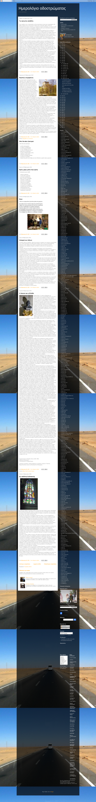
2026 (62, 43)
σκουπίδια (63, 475)
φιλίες (62, 537)
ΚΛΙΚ (62, 318)
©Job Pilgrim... (73, 701)
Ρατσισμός (63, 463)
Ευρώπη (62, 273)
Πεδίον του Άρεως (64, 427)
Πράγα (62, 457)
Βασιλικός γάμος (64, 182)
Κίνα (62, 317)
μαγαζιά (62, 350)
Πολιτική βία (63, 446)
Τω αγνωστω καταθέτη (26, 21)
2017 (62, 58)
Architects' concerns (72, 668)
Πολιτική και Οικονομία (65, 447)
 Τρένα (63, 132)
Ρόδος (62, 465)
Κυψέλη (62, 337)
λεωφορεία (63, 344)
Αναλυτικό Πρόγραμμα (65, 152)
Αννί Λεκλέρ (63, 159)
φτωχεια (62, 542)
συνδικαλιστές (63, 489)
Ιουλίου (64, 70)
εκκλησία (63, 250)
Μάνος (62, 356)
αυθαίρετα (63, 175)
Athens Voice (63, 563)
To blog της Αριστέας (72, 699)
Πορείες (62, 456)
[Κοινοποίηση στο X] (44, 71)
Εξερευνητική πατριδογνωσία (66, 260)
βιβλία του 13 (63, 189)
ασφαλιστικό (63, 174)
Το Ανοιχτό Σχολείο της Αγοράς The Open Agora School (72, 764)
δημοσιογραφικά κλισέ (65, 223)
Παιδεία (62, 411)
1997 (62, 122)
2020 (62, 53)
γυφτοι (62, 214)
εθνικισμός (63, 245)
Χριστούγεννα (63, 551)
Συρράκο (62, 492)
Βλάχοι (62, 197)
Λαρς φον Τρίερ (64, 339)
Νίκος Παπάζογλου (64, 389)
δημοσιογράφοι (64, 224)
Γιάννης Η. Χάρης (72, 714)
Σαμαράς (63, 468)
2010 (62, 102)
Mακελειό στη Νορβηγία (65, 573)
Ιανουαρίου (64, 93)
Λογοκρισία (63, 346)
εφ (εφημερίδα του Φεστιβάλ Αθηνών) (68, 275)
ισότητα (62, 302)
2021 (62, 52)
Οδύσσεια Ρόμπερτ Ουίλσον (66, 395)
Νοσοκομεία (63, 392)
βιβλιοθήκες (63, 191)
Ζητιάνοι (62, 281)
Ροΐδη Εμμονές (73, 749)
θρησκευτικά (63, 298)
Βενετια (62, 184)
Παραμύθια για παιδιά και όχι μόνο (67, 639)
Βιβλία (62, 188)
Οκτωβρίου (64, 67)
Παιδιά (62, 412)
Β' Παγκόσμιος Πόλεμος (65, 178)
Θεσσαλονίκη (63, 292)
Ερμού (62, 271)
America (62, 561)
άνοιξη (62, 161)
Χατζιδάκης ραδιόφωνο (65, 545)
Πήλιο (62, 436)
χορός (62, 547)
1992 (62, 125)
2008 (62, 105)
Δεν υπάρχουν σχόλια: (35, 71)
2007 (62, 107)
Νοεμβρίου (64, 65)
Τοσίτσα (62, 514)
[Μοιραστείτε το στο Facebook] (45, 71)
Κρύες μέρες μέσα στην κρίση (28, 169)
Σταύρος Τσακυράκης (65, 483)
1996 (62, 124)
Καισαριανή (63, 304)
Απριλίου (64, 75)
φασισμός (63, 530)
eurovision (63, 568)
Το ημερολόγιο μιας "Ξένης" (73, 769)
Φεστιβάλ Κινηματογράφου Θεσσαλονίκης (69, 533)
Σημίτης (62, 470)
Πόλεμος (62, 441)
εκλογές (62, 252)
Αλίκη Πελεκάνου (64, 147)
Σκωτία (62, 478)
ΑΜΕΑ (62, 149)
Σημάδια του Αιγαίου (72, 752)
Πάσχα (62, 423)
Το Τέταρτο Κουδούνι (72, 772)
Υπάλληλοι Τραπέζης (30, 583)
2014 (62, 95)
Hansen (32, 471)
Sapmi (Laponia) (64, 580)
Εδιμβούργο (63, 239)
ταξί (62, 505)
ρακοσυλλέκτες (64, 462)
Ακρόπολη (63, 146)
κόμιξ (62, 324)
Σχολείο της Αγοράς (65, 495)
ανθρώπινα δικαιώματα (65, 155)
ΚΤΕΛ (62, 333)
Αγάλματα (63, 134)
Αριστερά (63, 165)
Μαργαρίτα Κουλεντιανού (66, 357)
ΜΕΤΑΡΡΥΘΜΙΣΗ (64, 365)
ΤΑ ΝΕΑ (62, 499)
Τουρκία (62, 517)
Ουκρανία (63, 405)
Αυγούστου (64, 68)
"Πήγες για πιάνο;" (29, 577)
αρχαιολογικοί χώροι (65, 171)
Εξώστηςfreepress (64, 263)
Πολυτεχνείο (63, 453)
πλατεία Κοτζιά (64, 439)
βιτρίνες (62, 195)
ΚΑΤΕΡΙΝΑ (72, 733)
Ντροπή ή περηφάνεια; (26, 77)
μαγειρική (63, 352)
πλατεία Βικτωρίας (64, 437)
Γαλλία (62, 201)
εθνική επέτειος (64, 242)
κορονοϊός (63, 327)
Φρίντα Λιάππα (64, 541)
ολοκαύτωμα (63, 397)
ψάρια (62, 557)
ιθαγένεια (63, 300)
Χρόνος (62, 553)
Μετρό (62, 366)
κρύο (62, 330)
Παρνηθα (63, 420)
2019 (62, 55)
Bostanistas (63, 566)
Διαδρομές (63, 227)
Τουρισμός (63, 515)
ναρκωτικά (63, 385)
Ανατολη (62, 153)
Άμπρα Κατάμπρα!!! (72, 704)
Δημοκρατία (63, 220)
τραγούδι (62, 518)
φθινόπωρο (63, 535)
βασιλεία (62, 179)
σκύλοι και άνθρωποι (65, 476)
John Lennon (63, 571)
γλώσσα (62, 208)
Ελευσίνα (63, 256)
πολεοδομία (63, 443)
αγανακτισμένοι (64, 136)
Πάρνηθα (63, 421)
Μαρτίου (64, 76)
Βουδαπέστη (63, 198)
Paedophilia (63, 576)
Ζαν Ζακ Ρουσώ (64, 279)
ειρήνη (62, 246)
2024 (62, 47)
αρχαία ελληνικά (64, 168)
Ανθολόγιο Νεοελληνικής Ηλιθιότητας (72, 707)
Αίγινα (62, 143)
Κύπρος (62, 334)
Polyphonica (63, 577)
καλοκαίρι (63, 305)
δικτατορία (63, 234)
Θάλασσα (63, 289)
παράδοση (63, 414)
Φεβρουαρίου (65, 78)
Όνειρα (62, 401)
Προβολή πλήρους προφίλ (69, 36)
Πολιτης (71, 747)
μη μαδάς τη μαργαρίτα (72, 740)
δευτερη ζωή (63, 217)
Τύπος (62, 525)
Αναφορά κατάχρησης (65, 586)
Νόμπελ (62, 391)
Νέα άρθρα (72, 742)
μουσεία (62, 379)
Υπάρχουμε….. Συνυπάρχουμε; (73, 775)
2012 (62, 99)
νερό (62, 388)
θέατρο (62, 291)
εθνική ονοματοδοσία (65, 243)
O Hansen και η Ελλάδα (26, 293)
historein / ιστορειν (72, 687)
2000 (62, 119)
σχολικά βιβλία (64, 496)
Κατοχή (62, 315)
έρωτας (62, 272)
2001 (62, 117)
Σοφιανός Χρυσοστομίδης (66, 481)
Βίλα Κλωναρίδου (64, 194)
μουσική (62, 381)
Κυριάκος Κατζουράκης (65, 336)
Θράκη (62, 295)
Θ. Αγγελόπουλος (64, 288)
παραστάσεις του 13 (65, 417)
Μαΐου (63, 73)
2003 (62, 114)
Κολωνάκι (63, 321)
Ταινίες (62, 501)
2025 (62, 45)
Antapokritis (72, 664)
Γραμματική (63, 210)
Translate (69, 634)
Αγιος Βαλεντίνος (64, 139)
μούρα (62, 378)
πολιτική (62, 444)
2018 (62, 57)
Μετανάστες (63, 362)
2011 (62, 100)
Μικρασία (63, 371)
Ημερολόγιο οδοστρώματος (64, 611)
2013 (62, 97)
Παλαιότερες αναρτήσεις (50, 564)
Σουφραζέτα (72, 755)
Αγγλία (62, 137)
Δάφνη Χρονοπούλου (73, 717)
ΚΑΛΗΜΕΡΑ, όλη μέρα (72, 731)
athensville (72, 670)
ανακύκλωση (63, 150)
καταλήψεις (63, 311)
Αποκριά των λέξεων (25, 240)
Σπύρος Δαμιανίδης (64, 482)
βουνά (62, 200)
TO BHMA (63, 583)
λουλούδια (63, 349)
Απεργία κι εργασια (65, 162)
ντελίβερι (62, 394)
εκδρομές (63, 247)
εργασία (62, 269)
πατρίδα (62, 424)
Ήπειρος (62, 285)
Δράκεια (62, 236)
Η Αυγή (62, 284)
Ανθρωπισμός (63, 156)
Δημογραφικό (63, 218)
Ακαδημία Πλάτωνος (65, 145)
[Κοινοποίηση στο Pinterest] (46, 71)
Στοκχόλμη (63, 485)
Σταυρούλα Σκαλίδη (72, 758)
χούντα (62, 548)
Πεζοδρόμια (63, 428)
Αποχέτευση (63, 163)
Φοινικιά (62, 538)
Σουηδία (62, 479)
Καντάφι (62, 307)
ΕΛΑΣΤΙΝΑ (72, 726)
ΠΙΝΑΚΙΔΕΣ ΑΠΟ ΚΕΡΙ (72, 745)
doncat (71, 674)
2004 (62, 112)
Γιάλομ (62, 203)
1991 (62, 127)
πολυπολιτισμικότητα (65, 452)
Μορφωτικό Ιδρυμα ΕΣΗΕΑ (66, 376)
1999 (62, 120)
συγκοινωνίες (63, 488)
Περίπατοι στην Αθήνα (65, 434)
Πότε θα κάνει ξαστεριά (26, 141)
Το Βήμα (62, 511)
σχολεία (62, 494)
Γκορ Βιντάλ (63, 205)
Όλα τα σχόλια (65, 628)
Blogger (52, 791)
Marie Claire (63, 574)
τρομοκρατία (63, 523)
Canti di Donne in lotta (65, 567)
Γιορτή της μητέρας (64, 204)
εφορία (62, 278)
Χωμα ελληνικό (64, 554)
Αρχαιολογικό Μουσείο (65, 169)
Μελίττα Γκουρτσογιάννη (73, 736)
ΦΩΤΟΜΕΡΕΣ (72, 778)
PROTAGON (63, 579)
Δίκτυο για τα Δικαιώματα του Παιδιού (72, 720)
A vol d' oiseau (73, 657)
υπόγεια (62, 527)
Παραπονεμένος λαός (65, 415)
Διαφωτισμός (63, 233)
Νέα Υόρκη (63, 386)
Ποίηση (62, 440)
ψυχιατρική (63, 558)
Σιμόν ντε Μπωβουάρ (65, 472)
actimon (71, 659)
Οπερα (62, 402)
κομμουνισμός (63, 326)
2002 (62, 115)
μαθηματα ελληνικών (65, 353)
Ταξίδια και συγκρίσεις (65, 507)
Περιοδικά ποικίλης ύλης (66, 433)
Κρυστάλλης (63, 331)
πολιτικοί (62, 449)
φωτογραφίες (63, 544)
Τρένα (62, 521)
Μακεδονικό (63, 355)
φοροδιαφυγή (63, 539)
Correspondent (73, 672)
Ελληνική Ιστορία (64, 258)
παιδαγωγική (63, 410)
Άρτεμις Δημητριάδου (65, 166)
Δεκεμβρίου (64, 63)
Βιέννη (62, 192)
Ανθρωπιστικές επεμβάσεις (66, 158)
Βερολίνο (63, 185)
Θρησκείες (63, 297)
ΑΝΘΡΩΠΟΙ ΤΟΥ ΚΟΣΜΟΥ (73, 711)
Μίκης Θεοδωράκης (65, 369)
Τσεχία (62, 524)
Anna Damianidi (68, 34)
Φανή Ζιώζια (63, 528)
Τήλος (62, 510)
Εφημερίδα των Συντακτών (28, 138)
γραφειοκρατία (64, 211)
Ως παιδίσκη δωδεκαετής (27, 476)
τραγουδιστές (63, 520)
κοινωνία (63, 320)
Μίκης (62, 368)
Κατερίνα (63, 314)
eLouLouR (72, 679)
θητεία (62, 294)
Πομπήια (62, 454)
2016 (62, 60)
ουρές (62, 407)
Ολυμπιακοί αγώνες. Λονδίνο (66, 398)
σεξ (61, 469)
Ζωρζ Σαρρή (63, 282)
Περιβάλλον (63, 431)
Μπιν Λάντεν (63, 382)
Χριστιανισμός (63, 550)
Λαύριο (62, 340)
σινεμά (62, 473)
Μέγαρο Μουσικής (64, 360)
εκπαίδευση (63, 253)
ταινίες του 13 (63, 502)
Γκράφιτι (62, 207)
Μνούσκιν (63, 372)
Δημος (62, 221)
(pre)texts (72, 695)
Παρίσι (62, 418)
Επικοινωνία (63, 268)
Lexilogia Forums (72, 693)
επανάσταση (63, 265)
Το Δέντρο (63, 512)
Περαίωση (63, 430)
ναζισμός (63, 384)
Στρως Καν (63, 486)
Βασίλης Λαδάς (64, 181)
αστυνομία (63, 172)
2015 (62, 62)
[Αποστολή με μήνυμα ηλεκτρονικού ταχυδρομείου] (41, 71)
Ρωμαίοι (62, 466)
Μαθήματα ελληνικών (65, 28)
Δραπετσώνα (63, 237)
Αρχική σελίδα (37, 564)
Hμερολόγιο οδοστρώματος (42, 8)
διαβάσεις (63, 226)
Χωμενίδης (63, 555)
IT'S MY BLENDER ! (72, 690)
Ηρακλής (62, 286)
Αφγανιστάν (63, 176)
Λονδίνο (62, 347)
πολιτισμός (63, 450)
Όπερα (62, 404)
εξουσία (62, 262)
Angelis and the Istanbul (73, 662)
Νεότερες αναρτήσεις (24, 564)
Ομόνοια (62, 399)
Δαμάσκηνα (63, 216)
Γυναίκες (62, 213)
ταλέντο (62, 504)
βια (61, 187)
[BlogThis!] (43, 71)
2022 (62, 50)
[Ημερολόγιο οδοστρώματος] (61, 613)
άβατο (62, 133)
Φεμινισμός (63, 531)
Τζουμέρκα (63, 508)
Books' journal (28, 471)
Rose (20, 199)
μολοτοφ (62, 373)
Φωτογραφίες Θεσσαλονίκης (66, 640)
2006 (62, 109)
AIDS (62, 560)
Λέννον (62, 343)
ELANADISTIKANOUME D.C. (73, 677)
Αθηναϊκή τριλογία (64, 142)
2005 (62, 110)
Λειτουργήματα (64, 342)
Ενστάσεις (72, 728)
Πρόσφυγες (63, 459)
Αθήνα (24, 471)
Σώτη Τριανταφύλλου (65, 498)
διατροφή (63, 230)
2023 (62, 48)
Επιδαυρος (63, 266)
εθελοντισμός (63, 240)
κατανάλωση (63, 313)
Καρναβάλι (63, 310)
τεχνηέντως (72, 760)
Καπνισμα (63, 308)
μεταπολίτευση (64, 363)
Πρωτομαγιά (63, 460)
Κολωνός (63, 323)
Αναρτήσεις (64, 626)
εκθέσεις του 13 (64, 249)
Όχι (61, 408)
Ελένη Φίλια (63, 255)
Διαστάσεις (72, 724)
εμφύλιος (62, 259)
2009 (62, 104)
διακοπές (63, 229)
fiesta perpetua (73, 681)
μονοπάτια (63, 375)
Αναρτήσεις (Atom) (27, 566)
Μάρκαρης (63, 359)
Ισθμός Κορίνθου (64, 301)
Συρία (62, 491)
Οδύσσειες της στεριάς (24, 570)
